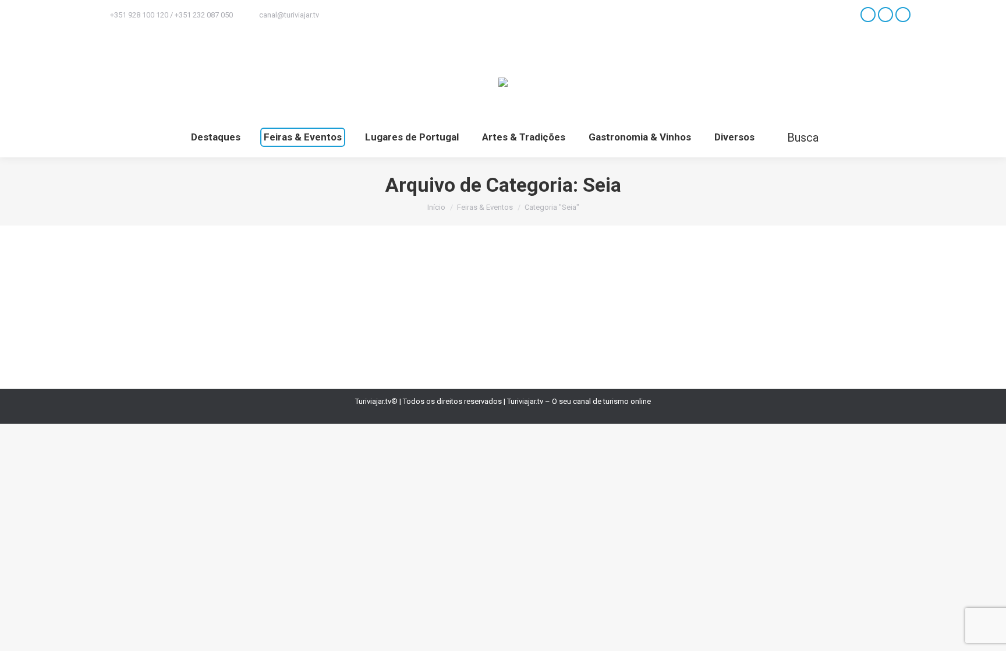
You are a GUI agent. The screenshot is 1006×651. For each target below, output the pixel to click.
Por (315, 308)
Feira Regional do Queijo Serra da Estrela (219, 287)
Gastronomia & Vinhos (207, 308)
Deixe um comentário (444, 308)
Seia (256, 308)
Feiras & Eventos (138, 308)
